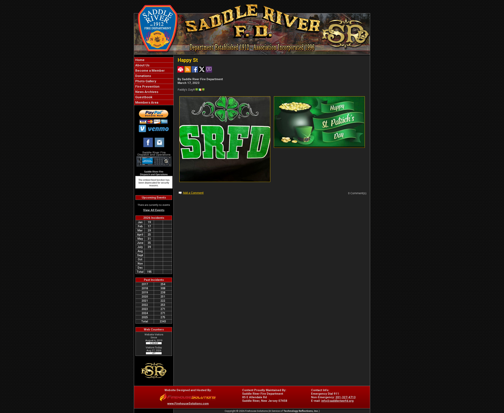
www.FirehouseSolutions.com (188, 403)
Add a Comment (193, 193)
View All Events (153, 210)
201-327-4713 (345, 397)
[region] (153, 81)
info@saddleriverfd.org (337, 401)
